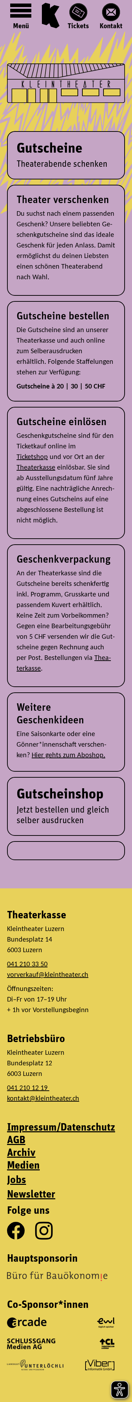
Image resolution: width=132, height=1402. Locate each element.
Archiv (21, 1153)
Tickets (78, 26)
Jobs (16, 1180)
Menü (21, 26)
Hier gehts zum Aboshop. (68, 755)
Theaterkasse (36, 467)
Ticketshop (32, 457)
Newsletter (31, 1194)
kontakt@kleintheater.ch (43, 1098)
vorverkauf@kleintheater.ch (47, 975)
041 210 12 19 (28, 1088)
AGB (16, 1140)
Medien (23, 1166)
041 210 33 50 (27, 964)
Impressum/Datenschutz (61, 1127)
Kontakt (111, 26)
